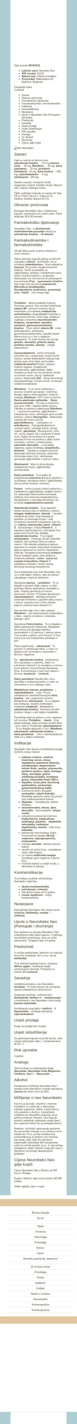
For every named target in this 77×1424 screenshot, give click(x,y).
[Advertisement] (38, 27)
